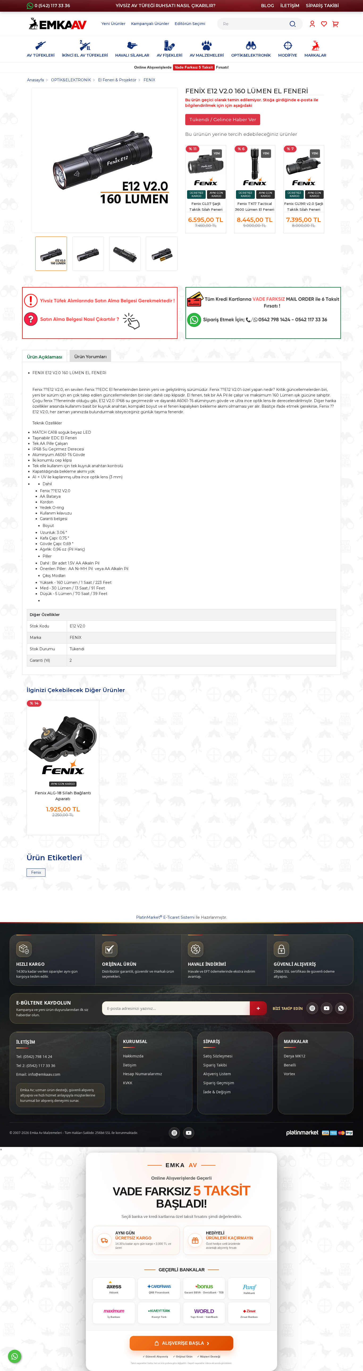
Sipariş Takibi (215, 1065)
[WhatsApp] (341, 1008)
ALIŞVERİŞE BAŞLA (185, 1343)
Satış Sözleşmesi (218, 1055)
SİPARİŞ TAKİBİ (322, 5)
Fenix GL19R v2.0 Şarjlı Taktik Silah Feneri (303, 206)
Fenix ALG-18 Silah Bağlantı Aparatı (63, 795)
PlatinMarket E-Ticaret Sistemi (165, 917)
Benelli (290, 1065)
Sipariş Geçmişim (218, 1082)
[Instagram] (312, 1008)
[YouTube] (326, 1008)
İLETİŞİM (289, 5)
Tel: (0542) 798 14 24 (34, 1056)
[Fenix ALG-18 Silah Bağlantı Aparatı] (63, 739)
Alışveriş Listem (217, 1073)
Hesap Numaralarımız (142, 1073)
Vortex (289, 1073)
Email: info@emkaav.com (38, 1074)
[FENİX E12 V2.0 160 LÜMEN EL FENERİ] (102, 160)
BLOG (267, 5)
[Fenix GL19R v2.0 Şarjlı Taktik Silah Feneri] (304, 165)
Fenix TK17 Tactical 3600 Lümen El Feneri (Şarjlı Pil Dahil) (254, 206)
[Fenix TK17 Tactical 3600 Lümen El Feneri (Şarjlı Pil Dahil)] (255, 165)
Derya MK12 (294, 1055)
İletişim (129, 1065)
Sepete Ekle (63, 825)
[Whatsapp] (14, 1356)
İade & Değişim (217, 1091)
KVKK (127, 1082)
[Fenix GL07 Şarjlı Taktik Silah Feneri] (206, 165)
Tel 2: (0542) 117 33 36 (35, 1065)
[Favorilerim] (324, 24)
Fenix (36, 872)
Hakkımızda (133, 1055)
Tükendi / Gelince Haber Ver (222, 119)
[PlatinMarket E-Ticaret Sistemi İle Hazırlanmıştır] (302, 1133)
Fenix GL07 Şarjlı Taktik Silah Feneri (205, 206)
